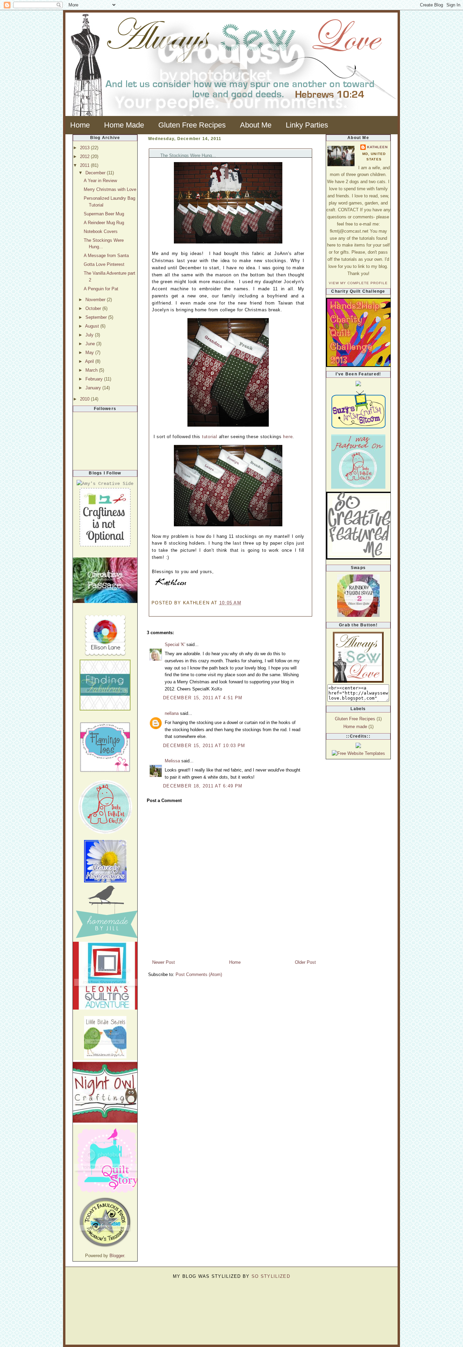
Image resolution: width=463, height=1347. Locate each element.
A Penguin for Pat (101, 288)
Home (80, 125)
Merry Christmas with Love (110, 189)
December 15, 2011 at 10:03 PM (204, 745)
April (90, 361)
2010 (85, 399)
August (92, 326)
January (93, 387)
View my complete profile (358, 283)
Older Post (305, 962)
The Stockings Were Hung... (188, 155)
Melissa (172, 760)
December (96, 172)
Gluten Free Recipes (192, 125)
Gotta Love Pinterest (104, 264)
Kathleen (377, 147)
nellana (172, 713)
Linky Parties (307, 125)
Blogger (116, 1255)
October (93, 308)
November (96, 299)
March (92, 370)
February (94, 379)
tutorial (209, 436)
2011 (85, 165)
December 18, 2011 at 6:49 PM (202, 785)
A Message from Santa (106, 255)
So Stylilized (270, 1276)
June (90, 343)
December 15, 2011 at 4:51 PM (202, 697)
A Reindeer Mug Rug (104, 222)
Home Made (124, 125)
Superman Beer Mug (104, 213)
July (90, 334)
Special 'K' (175, 644)
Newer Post (163, 962)
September (96, 317)
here (288, 436)
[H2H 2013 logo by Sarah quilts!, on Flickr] (366, 365)
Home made (355, 726)
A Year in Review (100, 180)
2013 (85, 147)
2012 (85, 156)
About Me (255, 125)
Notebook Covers (101, 231)
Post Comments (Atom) (199, 974)
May (90, 352)
